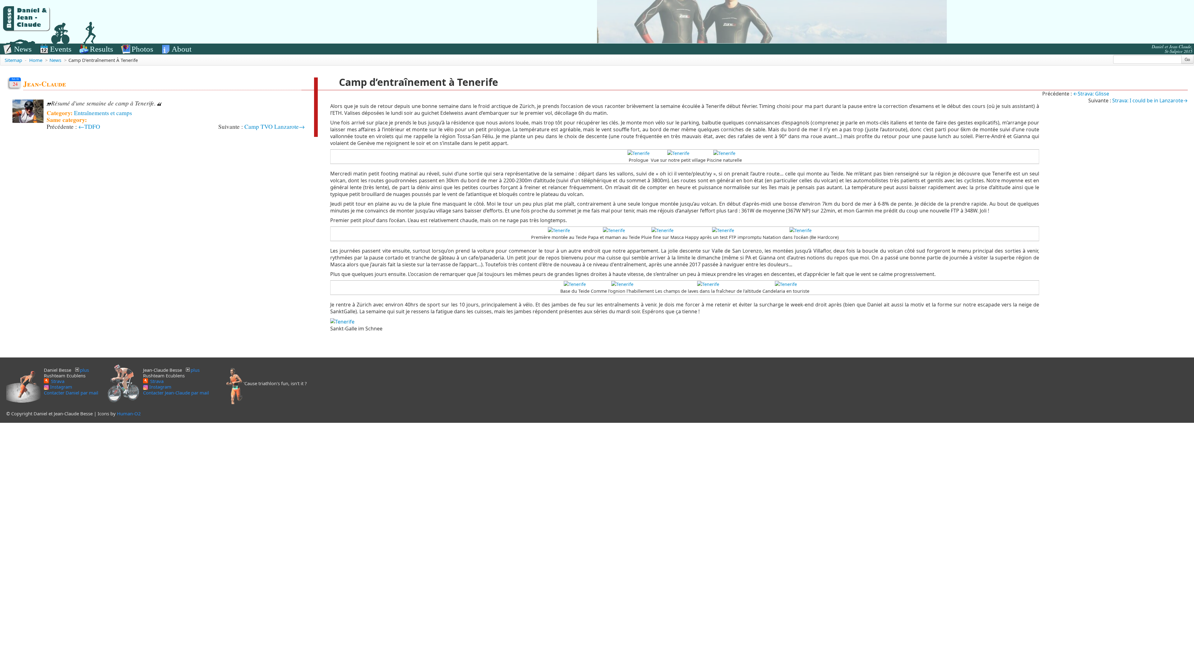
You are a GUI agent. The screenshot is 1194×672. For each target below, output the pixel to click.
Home (35, 60)
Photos (142, 49)
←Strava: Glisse (1091, 93)
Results (101, 49)
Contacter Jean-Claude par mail (176, 393)
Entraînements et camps (103, 113)
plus (84, 370)
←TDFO (89, 126)
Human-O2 (129, 413)
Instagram (60, 387)
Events (61, 49)
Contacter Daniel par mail (71, 393)
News (23, 49)
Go (1187, 59)
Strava (57, 380)
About (182, 49)
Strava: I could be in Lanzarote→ (1150, 100)
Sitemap (13, 60)
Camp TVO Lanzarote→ (274, 126)
